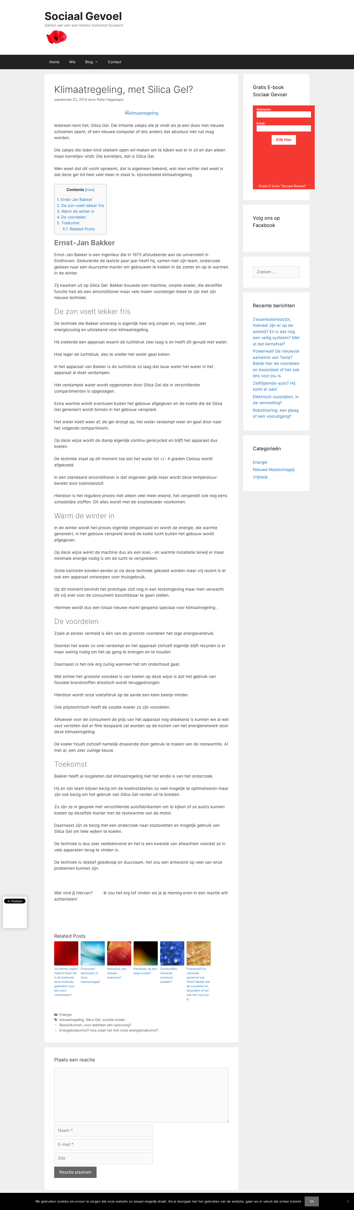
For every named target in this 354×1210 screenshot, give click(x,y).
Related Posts (79, 228)
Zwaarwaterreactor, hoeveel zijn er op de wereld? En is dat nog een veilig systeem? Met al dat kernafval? (276, 331)
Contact (114, 62)
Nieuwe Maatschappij (274, 469)
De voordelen (71, 217)
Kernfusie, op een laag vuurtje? (145, 971)
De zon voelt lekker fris (80, 205)
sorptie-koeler (113, 1020)
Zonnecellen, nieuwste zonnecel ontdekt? (169, 975)
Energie (65, 1014)
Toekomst (68, 222)
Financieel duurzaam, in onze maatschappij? (90, 975)
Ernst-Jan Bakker (74, 199)
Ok (312, 1201)
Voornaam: (263, 109)
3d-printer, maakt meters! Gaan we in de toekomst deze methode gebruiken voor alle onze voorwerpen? (66, 982)
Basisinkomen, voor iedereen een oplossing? (95, 1025)
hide (89, 190)
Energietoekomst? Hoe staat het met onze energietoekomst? (108, 1030)
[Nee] (348, 1201)
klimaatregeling (71, 1020)
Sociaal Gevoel (83, 16)
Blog (89, 62)
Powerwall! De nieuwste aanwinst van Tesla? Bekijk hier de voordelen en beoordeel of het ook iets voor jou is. (198, 984)
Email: (260, 123)
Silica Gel (93, 1020)
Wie (72, 62)
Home (54, 62)
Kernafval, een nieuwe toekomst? (117, 973)
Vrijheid (260, 477)
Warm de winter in (75, 211)
